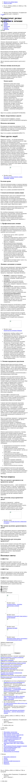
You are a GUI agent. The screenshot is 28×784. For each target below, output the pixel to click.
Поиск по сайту (8, 3)
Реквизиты (6, 763)
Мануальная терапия (9, 750)
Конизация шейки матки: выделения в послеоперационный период (17, 639)
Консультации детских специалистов (13, 734)
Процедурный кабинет (10, 748)
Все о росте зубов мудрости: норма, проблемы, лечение (13, 177)
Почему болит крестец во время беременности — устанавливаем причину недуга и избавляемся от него (15, 689)
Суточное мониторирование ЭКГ (13, 737)
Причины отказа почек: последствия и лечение (13, 677)
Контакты (6, 29)
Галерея (6, 27)
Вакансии (6, 762)
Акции (5, 25)
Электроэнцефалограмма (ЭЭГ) (12, 747)
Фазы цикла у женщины (7, 660)
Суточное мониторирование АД (12, 739)
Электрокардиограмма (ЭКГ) (11, 736)
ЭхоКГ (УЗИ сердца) (9, 740)
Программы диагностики (10, 732)
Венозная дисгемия (12, 628)
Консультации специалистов (11, 733)
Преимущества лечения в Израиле (13, 330)
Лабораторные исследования (11, 751)
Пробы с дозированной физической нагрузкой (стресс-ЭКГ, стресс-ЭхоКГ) (14, 742)
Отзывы (6, 23)
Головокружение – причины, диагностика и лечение (14, 605)
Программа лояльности (10, 756)
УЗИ (5, 744)
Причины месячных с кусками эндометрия (12, 657)
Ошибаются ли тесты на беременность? (14, 682)
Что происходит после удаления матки (11, 665)
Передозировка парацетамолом (9, 668)
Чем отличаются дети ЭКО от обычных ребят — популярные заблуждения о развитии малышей (14, 698)
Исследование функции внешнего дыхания (15, 746)
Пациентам (7, 26)
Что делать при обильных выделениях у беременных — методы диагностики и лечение (14, 712)
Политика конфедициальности (12, 761)
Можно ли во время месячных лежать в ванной (13, 663)
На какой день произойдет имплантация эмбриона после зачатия (11, 673)
